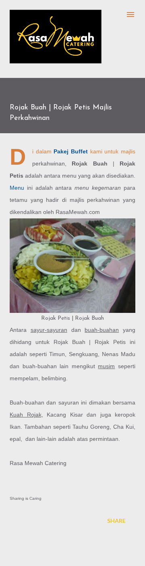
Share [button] (116, 520)
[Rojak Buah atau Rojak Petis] (72, 265)
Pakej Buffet (71, 151)
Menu (17, 187)
